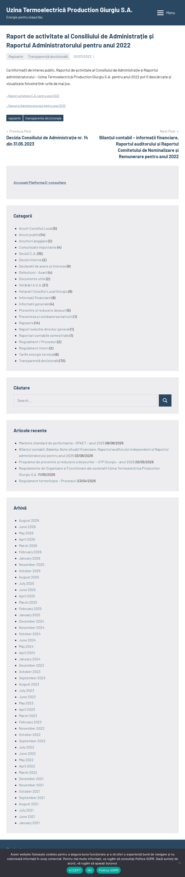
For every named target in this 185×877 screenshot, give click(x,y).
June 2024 (27, 640)
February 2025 (30, 608)
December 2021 (31, 778)
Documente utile (32, 279)
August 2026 (29, 520)
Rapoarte (16, 56)
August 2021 (29, 804)
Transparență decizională (48, 56)
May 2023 (26, 703)
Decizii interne (30, 260)
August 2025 (29, 577)
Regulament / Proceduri (38, 342)
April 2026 (27, 539)
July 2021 (26, 810)
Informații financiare (35, 297)
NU (90, 870)
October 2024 (30, 634)
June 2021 (27, 816)
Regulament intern (34, 348)
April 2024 (27, 652)
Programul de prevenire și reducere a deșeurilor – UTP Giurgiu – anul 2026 (76, 462)
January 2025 (29, 615)
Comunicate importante (38, 247)
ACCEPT (75, 870)
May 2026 (26, 533)
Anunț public (29, 234)
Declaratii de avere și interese (42, 266)
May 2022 (26, 760)
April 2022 (27, 766)
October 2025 (29, 571)
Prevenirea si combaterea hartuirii (46, 316)
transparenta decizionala (43, 118)
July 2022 (26, 747)
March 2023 (28, 715)
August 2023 (29, 684)
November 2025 (31, 564)
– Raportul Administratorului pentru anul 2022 (36, 106)
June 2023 (27, 697)
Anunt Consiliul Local (35, 228)
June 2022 (27, 753)
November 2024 (31, 627)
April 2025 (27, 596)
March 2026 (28, 545)
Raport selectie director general (44, 329)
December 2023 (31, 665)
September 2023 (32, 678)
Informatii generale (34, 304)
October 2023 (29, 671)
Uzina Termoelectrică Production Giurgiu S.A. (69, 9)
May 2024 (26, 646)
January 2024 (29, 659)
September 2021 (32, 797)
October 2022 (30, 734)
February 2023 (30, 722)
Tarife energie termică (36, 354)
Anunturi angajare (33, 241)
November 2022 (31, 728)
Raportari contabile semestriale (44, 335)
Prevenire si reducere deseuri (42, 310)
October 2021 (29, 791)
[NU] (179, 863)
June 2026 (27, 526)
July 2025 (26, 583)
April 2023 (27, 709)
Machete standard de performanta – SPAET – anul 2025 (61, 443)
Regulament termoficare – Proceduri (47, 481)
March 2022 (28, 772)
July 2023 (26, 690)
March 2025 (28, 602)
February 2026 (30, 552)
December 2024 (31, 621)
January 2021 (29, 823)
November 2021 (31, 785)
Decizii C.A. (27, 253)
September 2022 (32, 741)
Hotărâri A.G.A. (30, 285)
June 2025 (27, 589)
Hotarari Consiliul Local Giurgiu (43, 291)
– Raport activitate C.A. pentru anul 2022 (32, 96)
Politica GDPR (108, 870)
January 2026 (29, 558)
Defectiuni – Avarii (33, 272)
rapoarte (14, 118)
